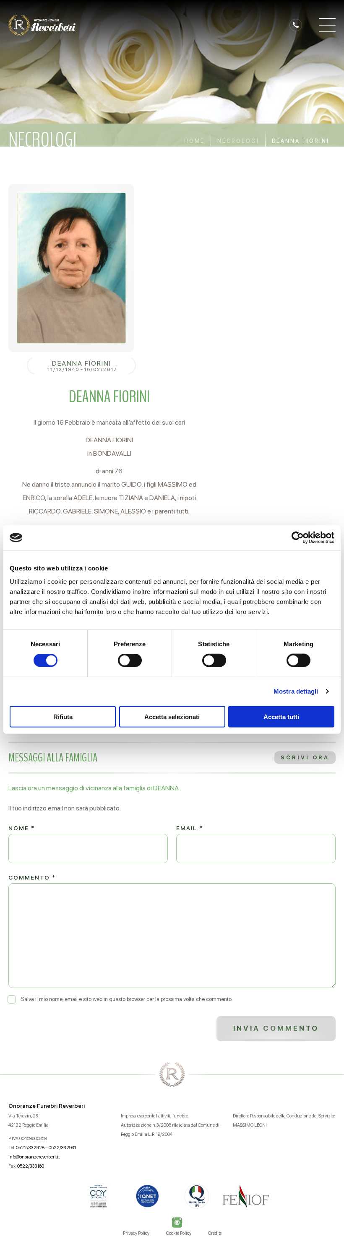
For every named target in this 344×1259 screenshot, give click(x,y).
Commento (32, 877)
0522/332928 (30, 1148)
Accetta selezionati (172, 716)
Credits (215, 1233)
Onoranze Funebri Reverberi (46, 1105)
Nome (21, 828)
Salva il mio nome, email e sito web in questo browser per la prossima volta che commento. (127, 999)
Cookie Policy (178, 1233)
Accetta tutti (281, 716)
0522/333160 (30, 1166)
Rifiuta (63, 716)
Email (189, 828)
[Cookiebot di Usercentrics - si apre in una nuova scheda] (297, 537)
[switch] (130, 660)
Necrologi (238, 141)
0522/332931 (62, 1148)
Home (194, 141)
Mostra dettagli (296, 691)
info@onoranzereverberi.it (34, 1157)
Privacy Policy (136, 1233)
